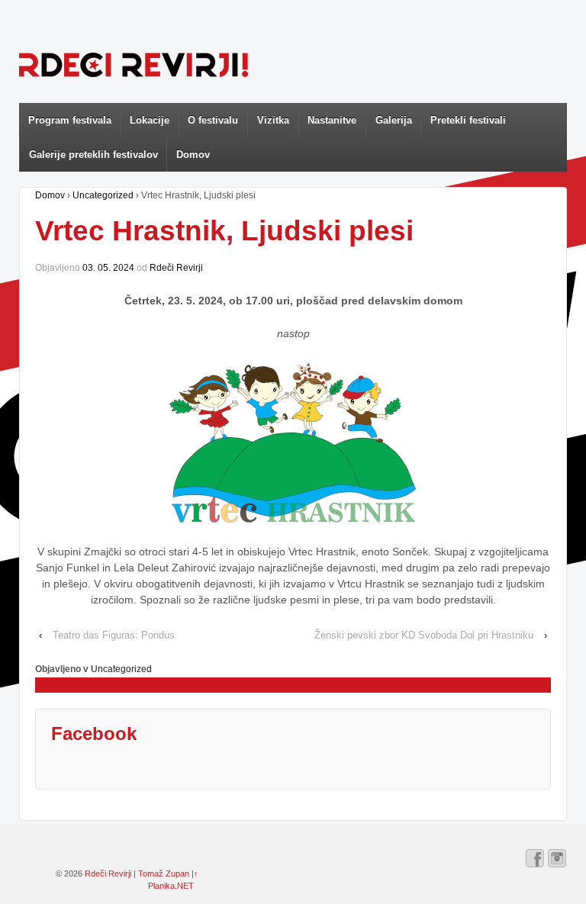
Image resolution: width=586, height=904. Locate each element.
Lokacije (149, 120)
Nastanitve (331, 120)
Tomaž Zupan (163, 873)
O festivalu (213, 120)
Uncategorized (103, 195)
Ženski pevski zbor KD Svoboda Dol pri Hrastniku (423, 635)
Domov (193, 154)
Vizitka (273, 120)
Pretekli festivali (468, 120)
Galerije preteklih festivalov (93, 154)
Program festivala (69, 120)
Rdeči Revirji (176, 267)
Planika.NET (171, 885)
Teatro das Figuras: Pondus (114, 635)
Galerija (393, 120)
